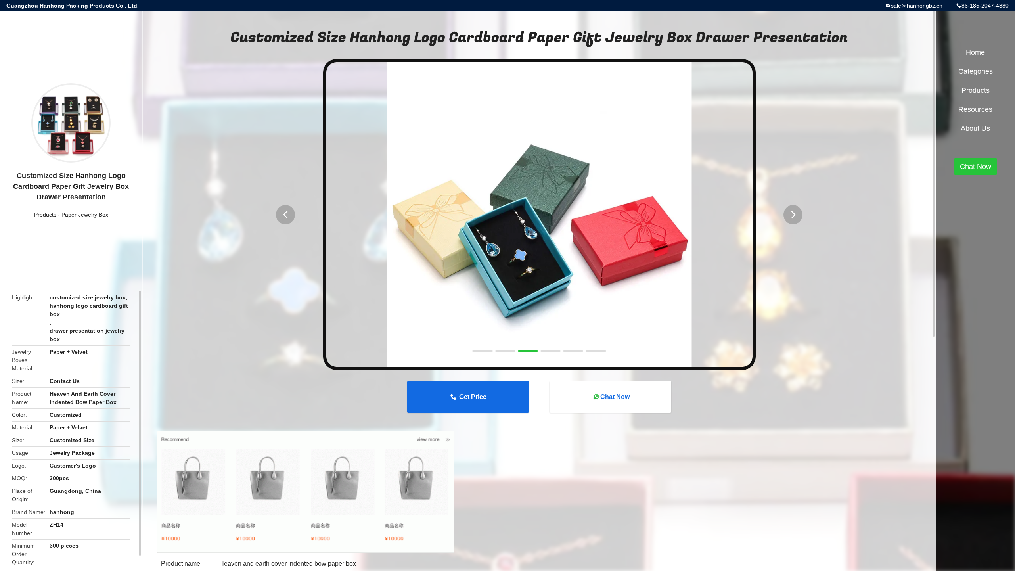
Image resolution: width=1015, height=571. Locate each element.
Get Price (472, 396)
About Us (975, 128)
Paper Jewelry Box (84, 214)
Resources (975, 109)
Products (45, 214)
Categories (975, 71)
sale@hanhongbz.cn (916, 5)
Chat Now (615, 396)
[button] (285, 214)
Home (975, 52)
